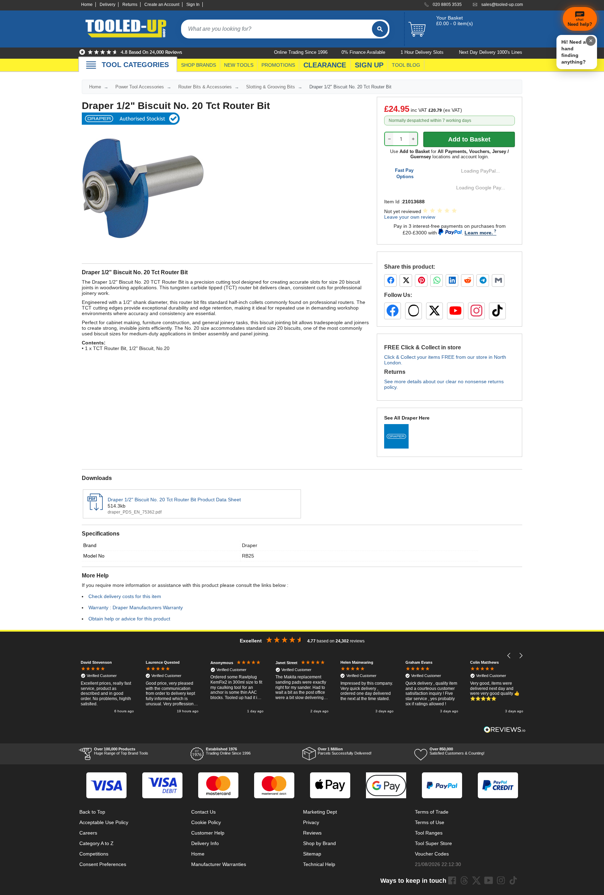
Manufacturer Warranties (218, 864)
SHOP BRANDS (198, 65)
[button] (509, 655)
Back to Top (92, 812)
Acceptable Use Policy (103, 822)
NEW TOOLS (238, 65)
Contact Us (203, 812)
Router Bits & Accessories (205, 86)
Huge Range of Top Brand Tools (121, 751)
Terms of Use (429, 822)
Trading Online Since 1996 (228, 751)
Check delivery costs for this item (124, 596)
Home (87, 4)
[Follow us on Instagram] (476, 311)
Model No (94, 556)
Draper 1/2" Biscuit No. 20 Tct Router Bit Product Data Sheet (174, 499)
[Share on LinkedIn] (452, 280)
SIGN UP (369, 65)
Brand (89, 545)
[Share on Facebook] (390, 280)
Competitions (93, 854)
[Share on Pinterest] (421, 280)
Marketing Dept (320, 812)
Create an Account (161, 4)
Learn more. (479, 232)
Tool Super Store (433, 843)
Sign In (193, 4)
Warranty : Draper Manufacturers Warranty (135, 607)
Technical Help (319, 864)
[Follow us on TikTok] (497, 311)
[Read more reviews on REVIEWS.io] (505, 729)
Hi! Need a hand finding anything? (573, 52)
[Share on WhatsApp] (436, 280)
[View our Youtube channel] (488, 880)
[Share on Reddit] (467, 280)
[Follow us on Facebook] (392, 311)
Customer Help (207, 833)
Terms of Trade (431, 812)
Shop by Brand (319, 843)
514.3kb (116, 506)
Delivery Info (205, 843)
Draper (249, 545)
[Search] (380, 29)
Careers (88, 833)
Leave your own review (409, 217)
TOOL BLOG (406, 65)
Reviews (312, 833)
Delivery (107, 4)
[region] (302, 687)
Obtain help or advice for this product (129, 618)
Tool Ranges (429, 833)
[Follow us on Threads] (413, 311)
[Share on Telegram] (482, 280)
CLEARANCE (324, 65)
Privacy (311, 822)
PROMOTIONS (278, 65)
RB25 (248, 556)
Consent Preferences (102, 864)
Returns (129, 4)
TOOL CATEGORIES (135, 64)
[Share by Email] (498, 280)
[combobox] (276, 29)
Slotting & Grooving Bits (270, 86)
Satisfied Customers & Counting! (457, 751)
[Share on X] (406, 280)
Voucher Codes (432, 854)
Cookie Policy (206, 822)
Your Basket (449, 18)
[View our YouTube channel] (455, 311)
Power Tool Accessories (139, 86)
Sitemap (312, 854)
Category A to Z (96, 843)
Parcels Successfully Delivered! (345, 751)
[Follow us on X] (434, 311)
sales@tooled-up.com (502, 4)
